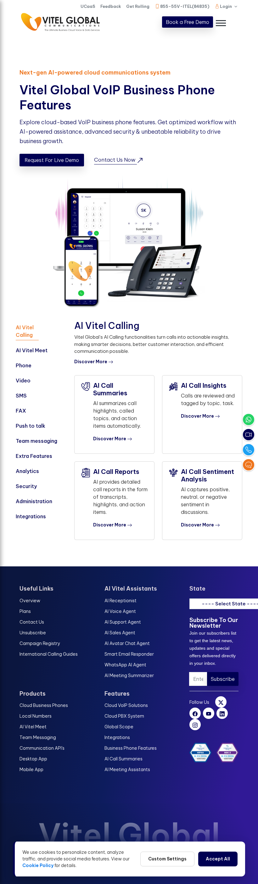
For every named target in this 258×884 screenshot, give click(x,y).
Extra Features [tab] (34, 456)
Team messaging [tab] (36, 441)
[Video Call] (248, 434)
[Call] (248, 449)
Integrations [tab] (31, 516)
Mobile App (31, 769)
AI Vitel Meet (33, 727)
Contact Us (32, 622)
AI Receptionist (120, 600)
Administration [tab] (34, 501)
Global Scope (118, 727)
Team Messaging (38, 737)
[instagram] (195, 724)
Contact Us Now (115, 159)
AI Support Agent (122, 622)
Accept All (218, 859)
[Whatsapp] (248, 419)
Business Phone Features (130, 748)
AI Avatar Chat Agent (127, 643)
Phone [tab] (23, 365)
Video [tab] (23, 380)
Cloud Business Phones (44, 705)
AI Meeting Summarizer (129, 675)
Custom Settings (167, 859)
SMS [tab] (21, 395)
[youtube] (208, 713)
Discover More (91, 361)
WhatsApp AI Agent (125, 665)
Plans (25, 611)
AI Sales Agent (119, 633)
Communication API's (42, 748)
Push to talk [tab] (30, 426)
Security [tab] (26, 486)
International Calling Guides (49, 654)
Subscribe (223, 679)
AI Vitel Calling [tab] (25, 331)
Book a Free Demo (187, 22)
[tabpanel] (158, 434)
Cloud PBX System (124, 716)
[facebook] (195, 713)
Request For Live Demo (52, 160)
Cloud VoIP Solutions (126, 705)
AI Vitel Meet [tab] (32, 350)
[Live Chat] (248, 464)
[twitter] (221, 702)
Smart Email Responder (129, 654)
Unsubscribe (33, 633)
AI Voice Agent (120, 611)
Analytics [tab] (27, 471)
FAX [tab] (21, 411)
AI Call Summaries (123, 759)
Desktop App (33, 759)
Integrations (117, 737)
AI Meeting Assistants (127, 769)
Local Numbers (36, 716)
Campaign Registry (40, 643)
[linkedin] (222, 713)
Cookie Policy (37, 865)
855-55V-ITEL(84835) (184, 6)
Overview (30, 600)
